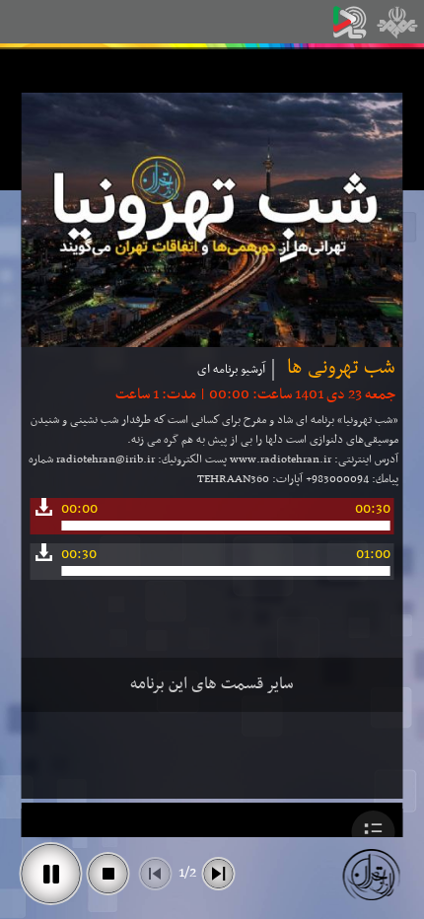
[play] (51, 873)
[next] (219, 873)
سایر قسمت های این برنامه (212, 684)
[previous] (156, 873)
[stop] (108, 873)
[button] (373, 832)
